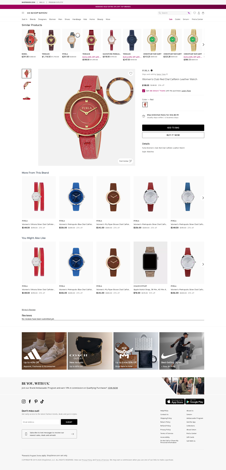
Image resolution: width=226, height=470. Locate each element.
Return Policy (165, 422)
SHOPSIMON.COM (28, 2)
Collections (191, 426)
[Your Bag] (203, 13)
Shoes (67, 19)
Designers (42, 19)
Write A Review (29, 309)
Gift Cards (190, 437)
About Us (190, 411)
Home (92, 19)
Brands (33, 19)
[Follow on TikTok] (42, 402)
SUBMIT (69, 422)
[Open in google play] (194, 403)
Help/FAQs (164, 411)
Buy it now (173, 135)
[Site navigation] (23, 13)
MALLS (41, 2)
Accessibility (165, 437)
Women (52, 19)
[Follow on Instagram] (24, 402)
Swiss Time (161, 74)
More (108, 19)
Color (147, 99)
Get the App (191, 422)
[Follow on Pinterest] (36, 402)
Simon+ (186, 19)
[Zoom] (86, 116)
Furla (145, 70)
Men (60, 19)
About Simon (191, 430)
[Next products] (203, 198)
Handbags (76, 19)
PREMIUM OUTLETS (56, 2)
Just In (24, 19)
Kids (85, 19)
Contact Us (164, 414)
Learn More (186, 91)
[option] (86, 117)
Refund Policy (165, 426)
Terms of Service (166, 433)
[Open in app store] (175, 403)
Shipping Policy (166, 418)
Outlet (177, 19)
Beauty (100, 19)
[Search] (175, 13)
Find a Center (197, 19)
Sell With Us (191, 441)
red (145, 104)
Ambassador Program (195, 418)
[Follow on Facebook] (30, 402)
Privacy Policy (165, 430)
